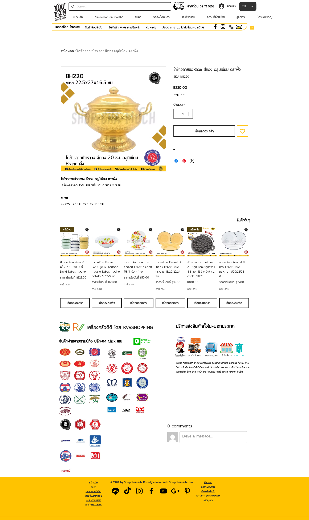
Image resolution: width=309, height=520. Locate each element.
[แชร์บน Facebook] (176, 160)
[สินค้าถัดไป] (255, 241)
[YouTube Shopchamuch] (163, 491)
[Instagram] (223, 27)
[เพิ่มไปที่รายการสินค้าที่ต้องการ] (242, 131)
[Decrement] (177, 113)
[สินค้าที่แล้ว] (54, 241)
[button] (252, 26)
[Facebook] (215, 27)
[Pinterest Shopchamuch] (187, 491)
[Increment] (188, 113)
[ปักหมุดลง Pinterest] (184, 160)
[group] (155, 267)
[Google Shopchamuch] (175, 491)
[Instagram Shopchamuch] (139, 491)
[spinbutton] (183, 113)
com (190, 482)
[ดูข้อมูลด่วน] (106, 241)
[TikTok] (127, 491)
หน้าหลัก (67, 51)
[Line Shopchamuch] (115, 491)
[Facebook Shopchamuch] (151, 491)
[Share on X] (192, 160)
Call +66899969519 (93, 504)
